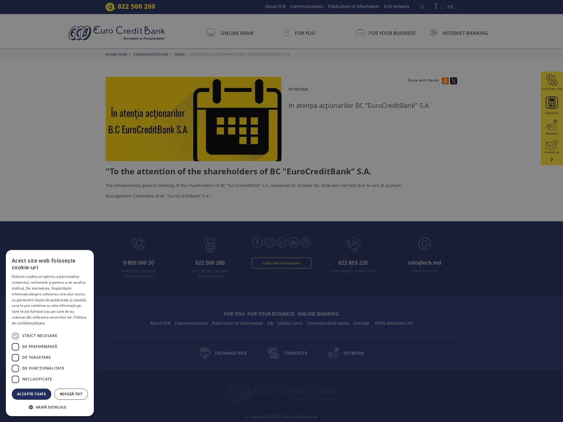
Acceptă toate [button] (31, 394)
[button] (50, 407)
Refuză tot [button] (71, 394)
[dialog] (50, 333)
